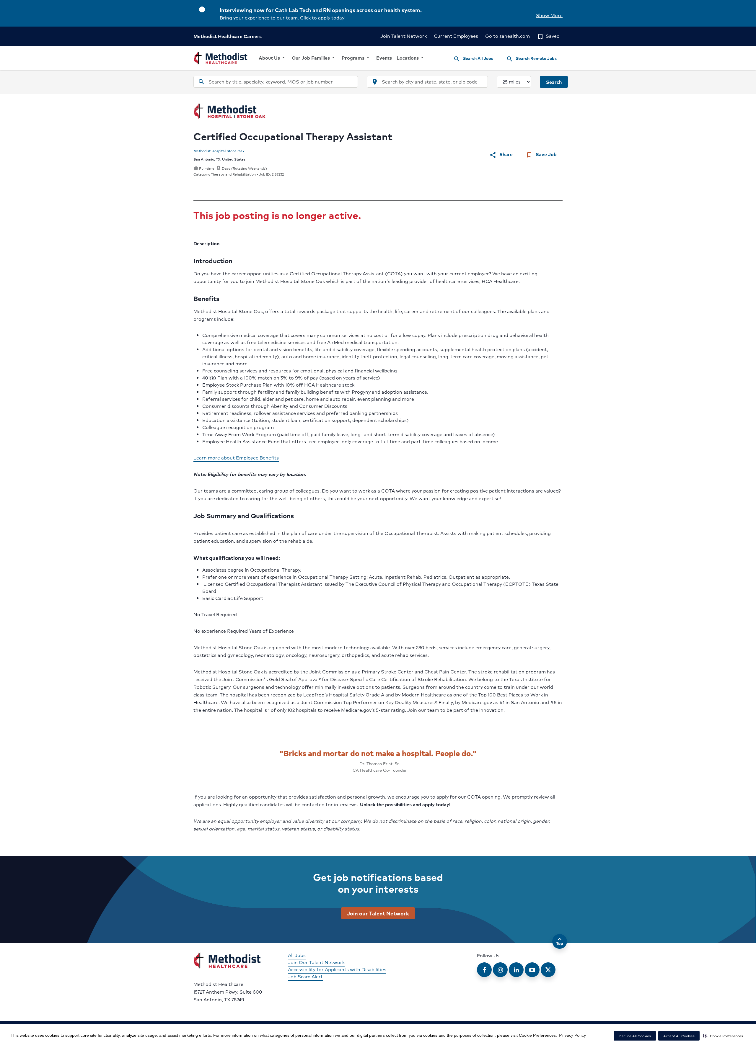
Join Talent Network (403, 36)
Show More (549, 15)
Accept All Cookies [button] (679, 1036)
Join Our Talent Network (316, 962)
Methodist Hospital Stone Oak (219, 151)
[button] (723, 1036)
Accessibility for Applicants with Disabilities (337, 969)
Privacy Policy (572, 1035)
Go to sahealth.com (507, 36)
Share (501, 154)
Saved (548, 36)
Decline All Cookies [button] (635, 1036)
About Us (273, 57)
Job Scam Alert (305, 976)
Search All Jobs (473, 59)
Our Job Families (314, 57)
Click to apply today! (323, 17)
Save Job (541, 154)
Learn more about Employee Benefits (236, 457)
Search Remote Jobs (531, 59)
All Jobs (297, 955)
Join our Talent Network (378, 913)
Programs (357, 57)
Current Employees (456, 36)
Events (384, 57)
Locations (411, 57)
